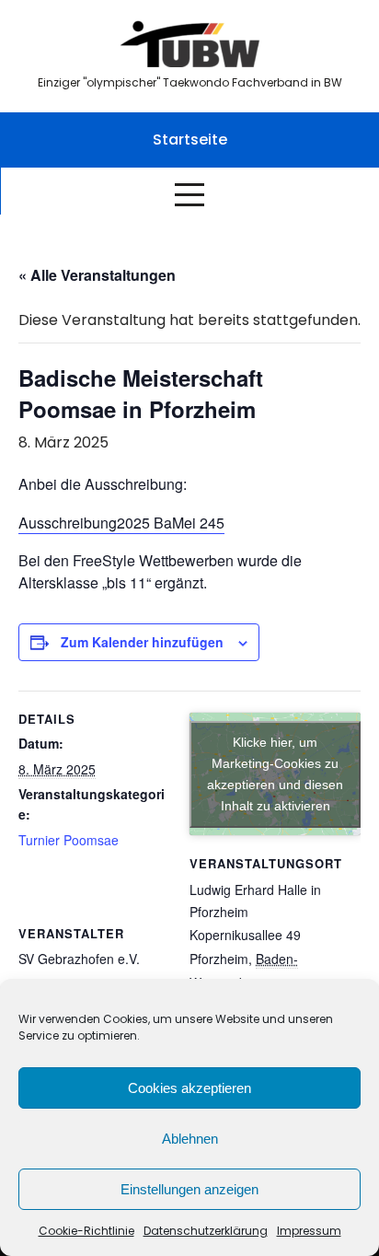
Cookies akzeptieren (189, 1088)
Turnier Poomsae (68, 840)
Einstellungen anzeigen (189, 1189)
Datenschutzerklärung (206, 1231)
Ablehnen (190, 1138)
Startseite (190, 139)
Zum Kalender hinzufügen (142, 642)
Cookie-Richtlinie (86, 1231)
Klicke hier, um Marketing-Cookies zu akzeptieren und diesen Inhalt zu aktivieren (275, 774)
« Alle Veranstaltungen (97, 274)
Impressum (309, 1231)
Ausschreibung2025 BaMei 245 (121, 522)
